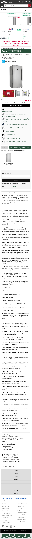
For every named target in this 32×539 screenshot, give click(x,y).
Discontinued (6, 522)
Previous (2, 93)
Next (29, 93)
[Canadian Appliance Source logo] (8, 2)
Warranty (16, 485)
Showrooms (5, 508)
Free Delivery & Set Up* (15, 110)
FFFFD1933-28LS (22, 48)
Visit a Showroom (26, 147)
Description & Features (16, 193)
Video (16, 476)
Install (16, 490)
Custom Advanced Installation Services (16, 127)
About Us (5, 504)
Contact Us (5, 506)
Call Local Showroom (15, 147)
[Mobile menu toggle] (2, 6)
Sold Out (5, 147)
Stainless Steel (8, 164)
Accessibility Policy (22, 512)
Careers (19, 510)
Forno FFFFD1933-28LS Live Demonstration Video (14, 498)
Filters (28, 10)
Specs (16, 470)
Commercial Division (22, 515)
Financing (16, 488)
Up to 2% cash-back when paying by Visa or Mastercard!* (15, 120)
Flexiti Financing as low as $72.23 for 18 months (14, 143)
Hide (8, 10)
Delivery (16, 493)
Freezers (7, 48)
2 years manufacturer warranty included (16, 124)
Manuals (16, 473)
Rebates (16, 482)
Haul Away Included (14, 115)
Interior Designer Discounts (13, 138)
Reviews (16, 479)
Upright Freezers (13, 48)
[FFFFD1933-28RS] (9, 157)
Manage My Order (7, 515)
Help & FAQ (5, 517)
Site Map (4, 520)
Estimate (16, 180)
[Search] (29, 5)
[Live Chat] (22, 2)
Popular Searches (22, 504)
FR (26, 2)
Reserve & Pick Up (10, 134)
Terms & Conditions (8, 511)
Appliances (3, 48)
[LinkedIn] (3, 527)
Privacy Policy (6, 513)
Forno (18, 48)
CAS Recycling (21, 521)
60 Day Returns (10, 131)
